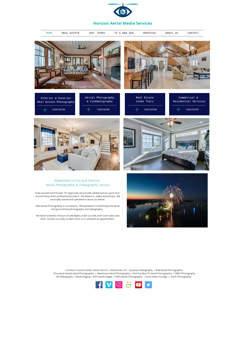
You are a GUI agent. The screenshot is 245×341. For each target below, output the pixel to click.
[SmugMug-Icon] (128, 284)
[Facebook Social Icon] (99, 284)
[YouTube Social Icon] (138, 284)
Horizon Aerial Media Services (122, 23)
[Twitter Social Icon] (148, 284)
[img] (78, 65)
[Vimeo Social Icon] (108, 284)
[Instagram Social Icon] (118, 284)
